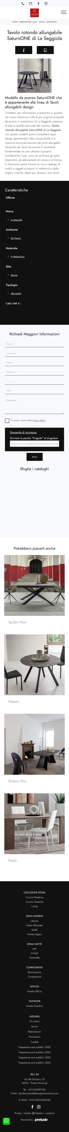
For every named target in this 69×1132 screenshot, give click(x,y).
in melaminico (17, 256)
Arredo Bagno (34, 934)
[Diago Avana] (61, 50)
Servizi (34, 1026)
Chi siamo (34, 1021)
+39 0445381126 (36, 1090)
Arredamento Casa (28, 22)
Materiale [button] (11, 248)
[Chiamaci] (23, 3)
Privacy (18, 1113)
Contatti (34, 1042)
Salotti (34, 930)
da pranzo (16, 238)
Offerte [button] (10, 198)
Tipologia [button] (11, 285)
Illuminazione (34, 972)
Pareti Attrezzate (34, 925)
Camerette (34, 958)
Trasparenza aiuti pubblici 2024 (34, 1057)
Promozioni (34, 1037)
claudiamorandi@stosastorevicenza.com (38, 1093)
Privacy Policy (39, 420)
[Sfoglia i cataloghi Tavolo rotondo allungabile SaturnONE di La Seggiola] (45, 50)
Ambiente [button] (12, 230)
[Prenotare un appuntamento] (30, 3)
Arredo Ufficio (34, 991)
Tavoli (42, 22)
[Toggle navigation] (63, 12)
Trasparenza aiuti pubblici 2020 (34, 1047)
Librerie (34, 921)
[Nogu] (7, 50)
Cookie (27, 1113)
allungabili (16, 293)
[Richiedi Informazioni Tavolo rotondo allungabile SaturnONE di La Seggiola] (23, 50)
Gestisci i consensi (44, 1113)
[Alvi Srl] (34, 12)
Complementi (34, 977)
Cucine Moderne (34, 897)
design (14, 275)
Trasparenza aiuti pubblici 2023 (35, 1052)
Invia (34, 457)
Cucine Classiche (34, 902)
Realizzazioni (34, 1032)
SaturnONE (52, 22)
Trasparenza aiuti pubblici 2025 (34, 1063)
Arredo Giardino (34, 1006)
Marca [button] (9, 211)
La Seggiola (16, 220)
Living (34, 906)
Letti (35, 949)
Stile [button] (8, 267)
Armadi (34, 953)
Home (14, 22)
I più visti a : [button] (13, 303)
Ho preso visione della (28, 420)
